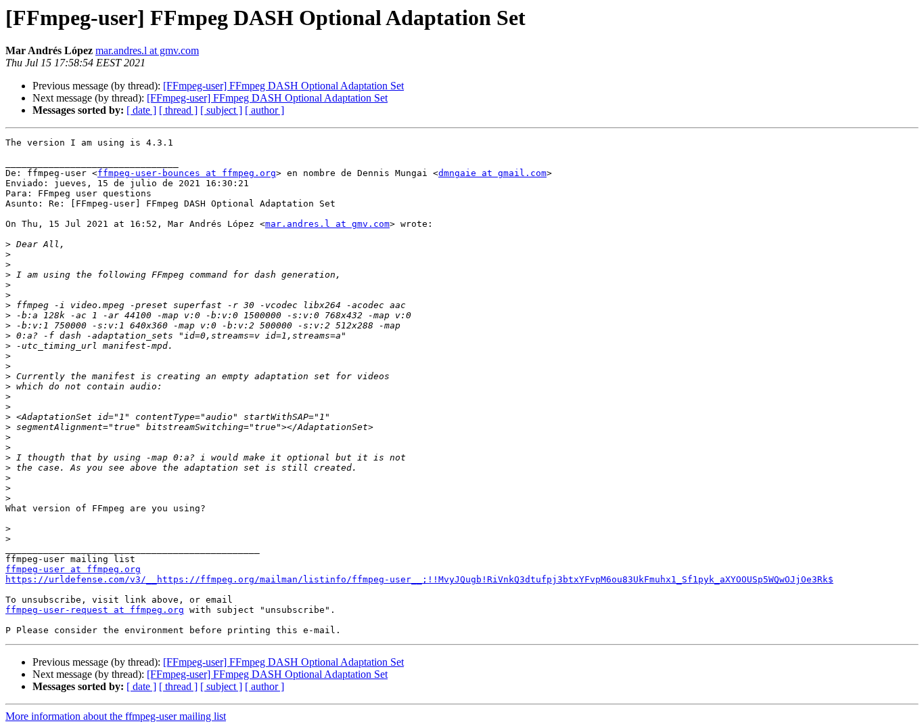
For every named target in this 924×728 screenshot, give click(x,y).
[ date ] (141, 110)
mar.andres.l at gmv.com (147, 50)
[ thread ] (178, 110)
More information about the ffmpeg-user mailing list (115, 716)
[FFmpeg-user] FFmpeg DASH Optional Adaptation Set (283, 85)
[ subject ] (221, 110)
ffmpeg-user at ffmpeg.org (73, 569)
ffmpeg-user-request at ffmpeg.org (94, 610)
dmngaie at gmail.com (492, 173)
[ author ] (264, 110)
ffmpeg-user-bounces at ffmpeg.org (186, 173)
